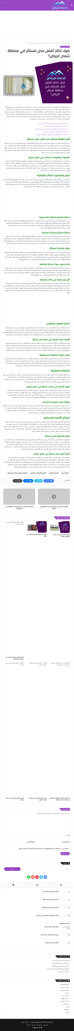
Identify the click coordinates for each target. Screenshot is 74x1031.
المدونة (67, 993)
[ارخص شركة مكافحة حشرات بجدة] (65, 937)
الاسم (68, 835)
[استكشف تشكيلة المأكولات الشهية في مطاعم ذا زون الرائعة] (59, 729)
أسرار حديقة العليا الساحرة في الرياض (56, 126)
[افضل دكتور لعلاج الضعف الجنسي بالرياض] (65, 918)
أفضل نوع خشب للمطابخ (52, 943)
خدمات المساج (65, 1001)
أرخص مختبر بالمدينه (64, 923)
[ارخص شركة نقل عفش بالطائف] (65, 910)
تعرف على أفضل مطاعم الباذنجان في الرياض (37, 535)
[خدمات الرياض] (60, 5)
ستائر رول (64, 473)
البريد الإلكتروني (65, 841)
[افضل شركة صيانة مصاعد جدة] (65, 894)
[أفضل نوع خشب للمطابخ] (65, 945)
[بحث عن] (72, 6)
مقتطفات (66, 1009)
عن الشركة (39, 1025)
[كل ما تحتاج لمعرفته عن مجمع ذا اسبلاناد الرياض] (36, 729)
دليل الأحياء (66, 1004)
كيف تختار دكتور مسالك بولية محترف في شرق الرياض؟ (51, 129)
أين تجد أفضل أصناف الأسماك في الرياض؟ (55, 132)
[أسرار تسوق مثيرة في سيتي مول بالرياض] (13, 729)
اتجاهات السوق (65, 987)
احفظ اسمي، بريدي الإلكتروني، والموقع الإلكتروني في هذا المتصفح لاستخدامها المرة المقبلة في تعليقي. (43, 848)
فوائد (67, 1007)
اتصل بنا (28, 1025)
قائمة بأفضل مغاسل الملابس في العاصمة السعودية (14, 658)
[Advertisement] (37, 24)
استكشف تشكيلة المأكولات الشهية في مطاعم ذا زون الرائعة (60, 799)
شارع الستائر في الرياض (37, 473)
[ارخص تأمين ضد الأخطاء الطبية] (65, 902)
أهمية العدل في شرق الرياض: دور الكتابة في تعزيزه (52, 123)
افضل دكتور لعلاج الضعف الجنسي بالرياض (47, 915)
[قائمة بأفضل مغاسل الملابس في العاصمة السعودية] (13, 588)
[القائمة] (2, 6)
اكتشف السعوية (59, 43)
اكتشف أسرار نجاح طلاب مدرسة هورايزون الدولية (61, 536)
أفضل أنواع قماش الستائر (52, 927)
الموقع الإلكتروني (31, 841)
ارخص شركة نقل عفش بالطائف (50, 907)
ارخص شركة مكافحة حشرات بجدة (50, 935)
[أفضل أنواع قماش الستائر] (65, 929)
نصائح (67, 1012)
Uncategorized (64, 984)
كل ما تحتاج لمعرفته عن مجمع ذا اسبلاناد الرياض (38, 799)
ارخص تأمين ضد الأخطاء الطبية (51, 899)
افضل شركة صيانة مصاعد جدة (51, 891)
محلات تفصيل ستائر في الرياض (16, 473)
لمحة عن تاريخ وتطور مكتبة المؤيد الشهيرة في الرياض (51, 134)
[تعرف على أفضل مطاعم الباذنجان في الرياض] (36, 527)
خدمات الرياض (24, 1022)
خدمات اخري (65, 995)
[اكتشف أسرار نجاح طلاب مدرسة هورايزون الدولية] (59, 527)
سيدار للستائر (53, 473)
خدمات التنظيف (65, 998)
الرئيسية (66, 43)
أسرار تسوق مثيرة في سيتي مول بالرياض (15, 799)
